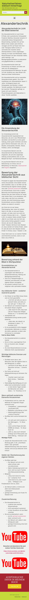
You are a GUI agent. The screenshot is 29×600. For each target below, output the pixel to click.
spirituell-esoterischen (19, 516)
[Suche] (25, 12)
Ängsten (6, 167)
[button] (14, 18)
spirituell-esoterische (14, 188)
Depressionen (22, 165)
